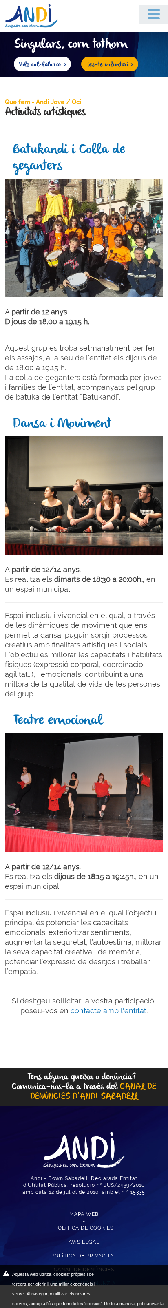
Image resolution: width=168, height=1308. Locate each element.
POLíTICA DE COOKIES (84, 1228)
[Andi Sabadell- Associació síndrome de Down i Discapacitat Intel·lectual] (35, 15)
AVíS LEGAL (84, 1242)
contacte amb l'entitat (108, 1010)
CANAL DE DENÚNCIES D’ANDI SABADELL (93, 1091)
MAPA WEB (84, 1214)
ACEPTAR (130, 1279)
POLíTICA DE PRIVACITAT (84, 1256)
